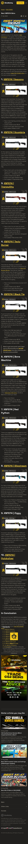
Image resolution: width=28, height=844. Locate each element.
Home (3, 9)
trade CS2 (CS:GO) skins (17, 73)
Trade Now (20, 3)
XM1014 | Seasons (14, 79)
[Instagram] (23, 16)
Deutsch (19, 828)
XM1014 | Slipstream (15, 465)
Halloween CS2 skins (11, 393)
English (5, 828)
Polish (9, 828)
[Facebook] (21, 16)
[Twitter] (26, 16)
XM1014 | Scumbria (14, 132)
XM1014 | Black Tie (14, 294)
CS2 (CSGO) (9, 9)
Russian (15, 828)
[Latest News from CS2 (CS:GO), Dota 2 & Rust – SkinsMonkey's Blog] (7, 2)
